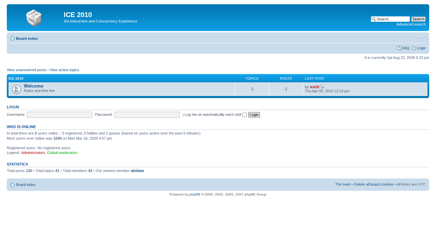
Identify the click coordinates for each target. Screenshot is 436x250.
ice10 (314, 87)
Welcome (33, 86)
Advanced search (411, 24)
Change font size (421, 37)
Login (421, 48)
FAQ (405, 48)
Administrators (33, 153)
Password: (104, 114)
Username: (16, 114)
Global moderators (62, 153)
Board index (27, 38)
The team (343, 184)
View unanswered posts (26, 70)
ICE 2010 (16, 78)
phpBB (194, 194)
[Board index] (36, 17)
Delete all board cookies (374, 184)
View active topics (64, 70)
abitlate (137, 171)
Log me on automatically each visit (213, 114)
